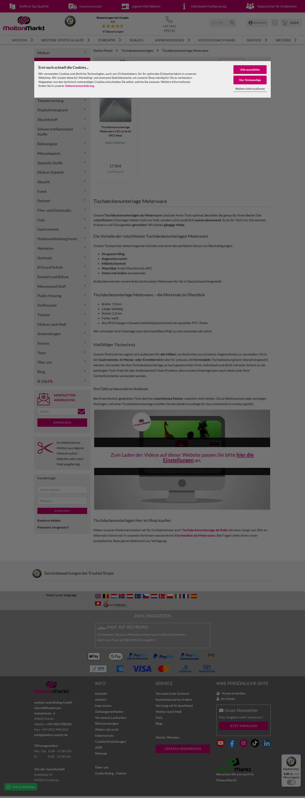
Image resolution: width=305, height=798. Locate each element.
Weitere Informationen (250, 88)
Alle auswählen (250, 69)
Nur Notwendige (250, 80)
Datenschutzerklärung (79, 85)
